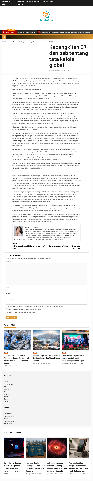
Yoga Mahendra (18, 366)
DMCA (39, 1)
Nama (8, 287)
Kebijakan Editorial (48, 1)
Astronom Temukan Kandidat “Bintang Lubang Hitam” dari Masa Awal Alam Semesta (56, 32)
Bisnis (70, 460)
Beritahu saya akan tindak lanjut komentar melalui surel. (24, 309)
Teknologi (7, 394)
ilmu (5, 391)
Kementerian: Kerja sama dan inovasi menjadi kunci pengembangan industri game (73, 358)
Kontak (6, 401)
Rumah (6, 382)
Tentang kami (20, 1)
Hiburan (6, 399)
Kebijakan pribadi (31, 1)
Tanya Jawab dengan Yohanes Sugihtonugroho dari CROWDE (65, 246)
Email (8, 293)
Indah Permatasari (55, 70)
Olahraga (6, 396)
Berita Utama (29, 460)
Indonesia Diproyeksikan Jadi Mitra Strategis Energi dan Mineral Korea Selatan (46, 358)
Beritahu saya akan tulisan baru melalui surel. (21, 312)
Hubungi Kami (20, 4)
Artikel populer (8, 384)
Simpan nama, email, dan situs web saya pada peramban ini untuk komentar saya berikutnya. (37, 306)
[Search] (89, 37)
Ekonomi (51, 41)
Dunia (5, 387)
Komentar (9, 261)
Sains (48, 460)
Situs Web (9, 300)
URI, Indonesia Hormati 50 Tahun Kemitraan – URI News (28, 246)
